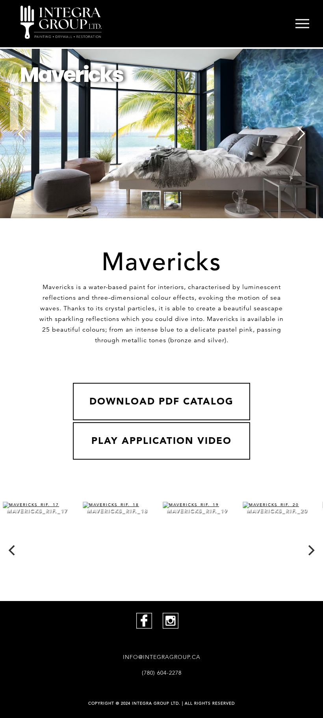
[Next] (310, 550)
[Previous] (12, 550)
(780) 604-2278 (162, 672)
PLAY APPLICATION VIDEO (161, 440)
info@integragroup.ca (161, 656)
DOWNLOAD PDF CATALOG (161, 401)
